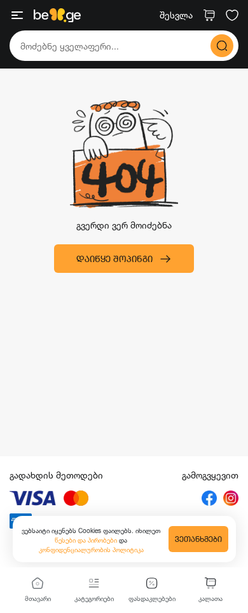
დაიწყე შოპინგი (114, 258)
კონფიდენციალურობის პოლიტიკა (91, 549)
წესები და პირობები (87, 540)
